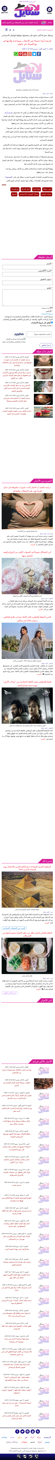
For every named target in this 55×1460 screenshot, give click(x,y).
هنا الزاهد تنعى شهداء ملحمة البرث (17, 1249)
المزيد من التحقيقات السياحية (14, 928)
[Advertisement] (27, 226)
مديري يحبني (16, 1185)
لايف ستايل (47, 189)
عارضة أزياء (9, 113)
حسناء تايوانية (46, 194)
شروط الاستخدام (47, 314)
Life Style (36, 189)
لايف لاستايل (41, 30)
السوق (14, 194)
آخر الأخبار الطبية (9, 993)
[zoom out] (13, 29)
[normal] (10, 29)
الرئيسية (50, 30)
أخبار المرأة (25, 189)
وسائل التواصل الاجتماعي (28, 194)
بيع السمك (15, 189)
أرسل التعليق (46, 345)
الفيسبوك (9, 177)
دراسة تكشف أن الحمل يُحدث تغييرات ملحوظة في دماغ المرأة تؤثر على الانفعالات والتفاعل (17, 362)
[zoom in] (6, 29)
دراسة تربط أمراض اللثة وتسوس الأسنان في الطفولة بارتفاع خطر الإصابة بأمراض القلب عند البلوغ (17, 375)
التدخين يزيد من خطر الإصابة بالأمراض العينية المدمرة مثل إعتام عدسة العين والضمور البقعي (17, 388)
